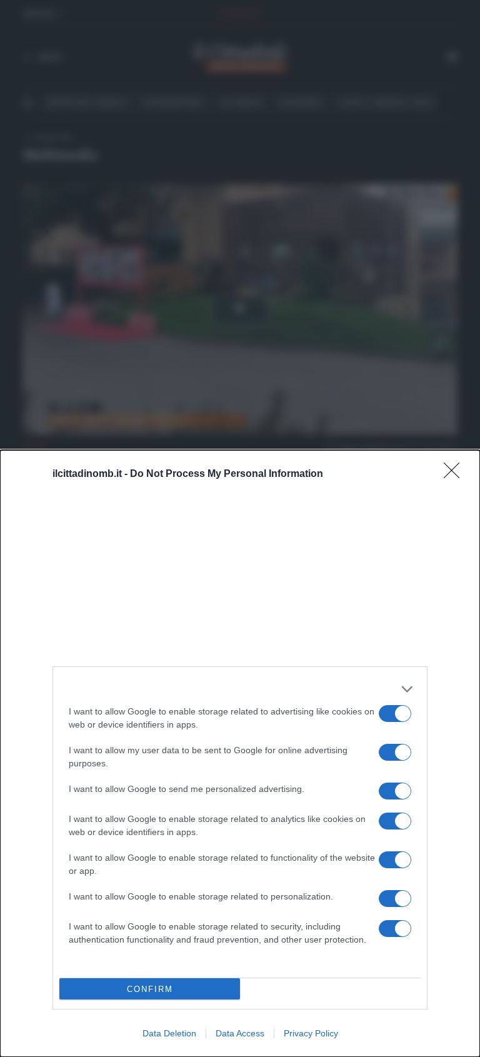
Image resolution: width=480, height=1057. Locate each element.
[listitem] (240, 689)
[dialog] (240, 753)
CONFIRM (150, 989)
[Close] (456, 474)
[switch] (395, 713)
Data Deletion (169, 1033)
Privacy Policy (311, 1033)
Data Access (240, 1033)
